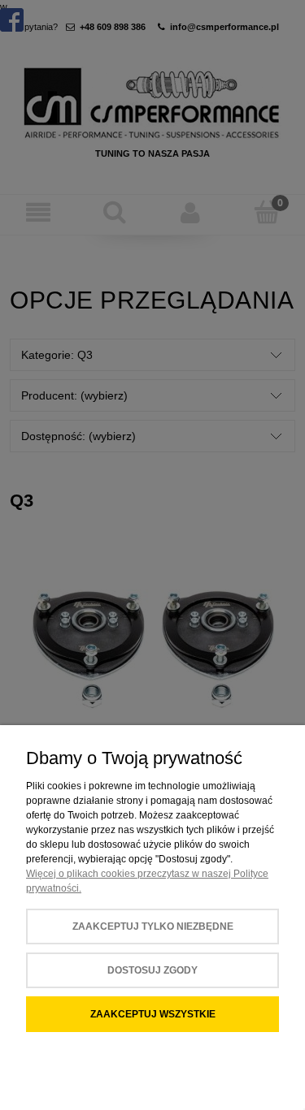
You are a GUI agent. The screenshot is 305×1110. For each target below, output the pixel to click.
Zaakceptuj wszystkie (153, 1014)
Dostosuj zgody (152, 970)
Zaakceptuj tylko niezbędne (152, 926)
